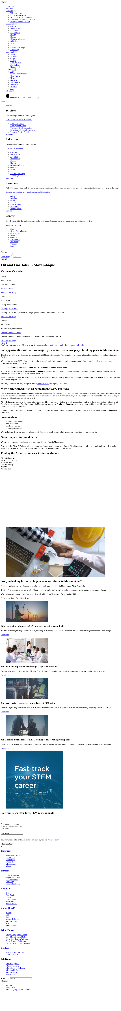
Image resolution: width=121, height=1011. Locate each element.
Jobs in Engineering (13, 964)
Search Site (5, 979)
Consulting (10, 882)
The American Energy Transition (18, 943)
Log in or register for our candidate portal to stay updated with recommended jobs (53, 345)
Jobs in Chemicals (12, 972)
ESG (7, 917)
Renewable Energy (17, 48)
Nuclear (13, 37)
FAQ (12, 89)
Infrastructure (15, 33)
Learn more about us (13, 225)
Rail (11, 45)
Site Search (10, 91)
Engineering (14, 30)
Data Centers (15, 28)
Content (9, 69)
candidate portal (43, 384)
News (12, 78)
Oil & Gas (14, 41)
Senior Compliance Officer (11, 333)
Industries (9, 24)
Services (9, 11)
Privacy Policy (53, 840)
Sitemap (9, 985)
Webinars (13, 87)
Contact (5, 948)
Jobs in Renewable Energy (16, 968)
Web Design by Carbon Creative (18, 990)
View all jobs (10, 974)
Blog (12, 72)
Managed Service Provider (20, 22)
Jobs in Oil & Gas (12, 970)
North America (16, 67)
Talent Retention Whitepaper (16, 941)
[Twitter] (7, 998)
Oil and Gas (10, 858)
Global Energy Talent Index (16, 937)
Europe (13, 61)
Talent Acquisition (17, 13)
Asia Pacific (14, 56)
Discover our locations (14, 192)
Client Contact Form (13, 954)
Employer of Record (18, 15)
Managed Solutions (13, 884)
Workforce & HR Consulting (21, 17)
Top (2, 846)
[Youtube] (7, 1000)
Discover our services (14, 120)
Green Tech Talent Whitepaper (17, 939)
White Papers (7, 930)
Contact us (10, 6)
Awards (8, 913)
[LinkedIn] (7, 996)
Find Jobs (9, 8)
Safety (8, 923)
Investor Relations (12, 919)
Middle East (14, 65)
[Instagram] (7, 1003)
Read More (5, 635)
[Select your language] (2, 250)
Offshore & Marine (17, 39)
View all (4, 343)
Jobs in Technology (13, 966)
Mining (13, 35)
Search (4, 981)
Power (12, 43)
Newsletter (14, 84)
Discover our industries (14, 148)
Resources (6, 888)
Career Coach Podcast (18, 74)
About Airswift (8, 908)
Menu (4, 259)
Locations (9, 52)
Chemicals (14, 26)
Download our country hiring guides (36, 192)
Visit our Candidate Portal (15, 952)
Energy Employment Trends (16, 935)
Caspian (13, 59)
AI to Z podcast (11, 904)
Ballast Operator (7, 288)
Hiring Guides (11, 899)
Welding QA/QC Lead (9, 309)
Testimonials (15, 82)
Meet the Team (11, 921)
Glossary (13, 80)
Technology (14, 50)
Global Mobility (12, 880)
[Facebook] (6, 994)
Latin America (15, 63)
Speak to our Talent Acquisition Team (15, 598)
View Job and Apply (8, 292)
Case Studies (15, 76)
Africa (12, 54)
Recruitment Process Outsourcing (22, 19)
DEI (7, 915)
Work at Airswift (12, 925)
